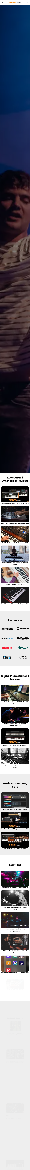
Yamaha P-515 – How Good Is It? (10, 1089)
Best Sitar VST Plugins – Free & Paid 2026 (12, 1034)
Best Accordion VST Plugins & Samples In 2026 (14, 1061)
